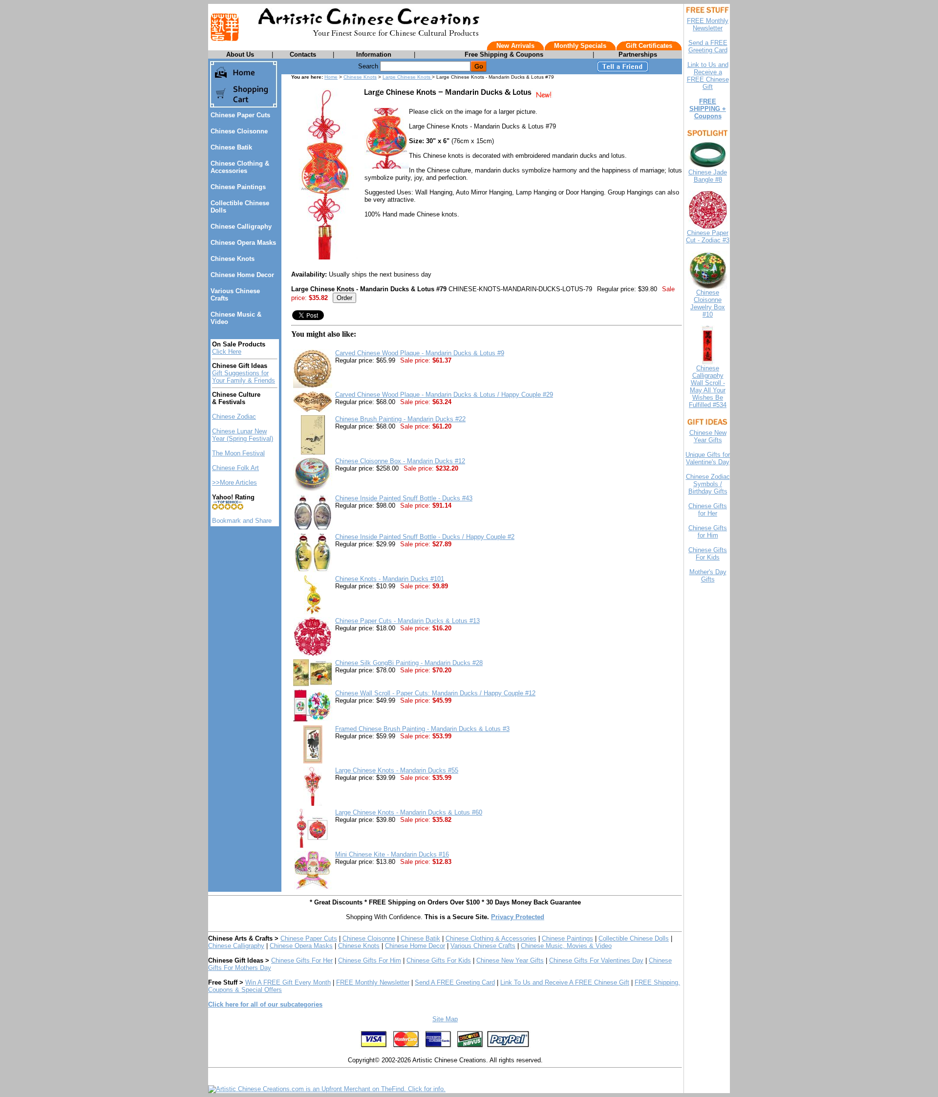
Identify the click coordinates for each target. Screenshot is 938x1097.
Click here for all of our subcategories (265, 1004)
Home (331, 77)
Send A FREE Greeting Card (455, 982)
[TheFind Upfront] (327, 1089)
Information (373, 54)
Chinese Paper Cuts (240, 115)
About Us (240, 54)
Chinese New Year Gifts (510, 960)
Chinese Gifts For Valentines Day (596, 960)
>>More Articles (234, 482)
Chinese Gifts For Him (369, 960)
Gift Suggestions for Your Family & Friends (243, 376)
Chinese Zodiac (234, 416)
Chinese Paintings (238, 187)
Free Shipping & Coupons (504, 54)
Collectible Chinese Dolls (633, 938)
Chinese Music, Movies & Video (566, 945)
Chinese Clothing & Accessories (240, 167)
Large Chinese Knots (407, 77)
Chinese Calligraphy (241, 226)
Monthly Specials (580, 45)
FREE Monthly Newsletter (372, 982)
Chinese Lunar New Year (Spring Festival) (242, 435)
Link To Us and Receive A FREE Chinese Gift (564, 982)
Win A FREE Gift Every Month (288, 982)
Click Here (226, 351)
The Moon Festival (238, 453)
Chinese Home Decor (242, 275)
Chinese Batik (231, 147)
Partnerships (637, 54)
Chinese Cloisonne (239, 131)
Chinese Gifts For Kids (438, 960)
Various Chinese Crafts (482, 945)
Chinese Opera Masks (243, 242)
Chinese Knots (233, 258)
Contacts (303, 54)
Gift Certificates (649, 45)
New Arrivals (515, 45)
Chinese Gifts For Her (302, 960)
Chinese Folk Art (235, 468)
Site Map (445, 1019)
